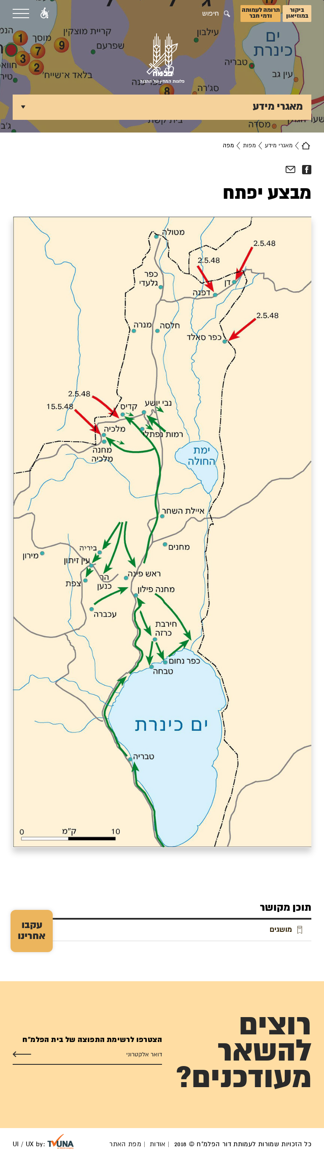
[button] (44, 13)
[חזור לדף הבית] (306, 145)
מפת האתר (125, 1144)
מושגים (281, 930)
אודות (158, 1144)
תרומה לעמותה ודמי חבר (261, 13)
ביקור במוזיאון (297, 13)
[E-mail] (290, 170)
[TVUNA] (60, 1141)
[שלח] (22, 1054)
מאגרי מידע (279, 145)
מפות (249, 145)
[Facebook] (306, 170)
